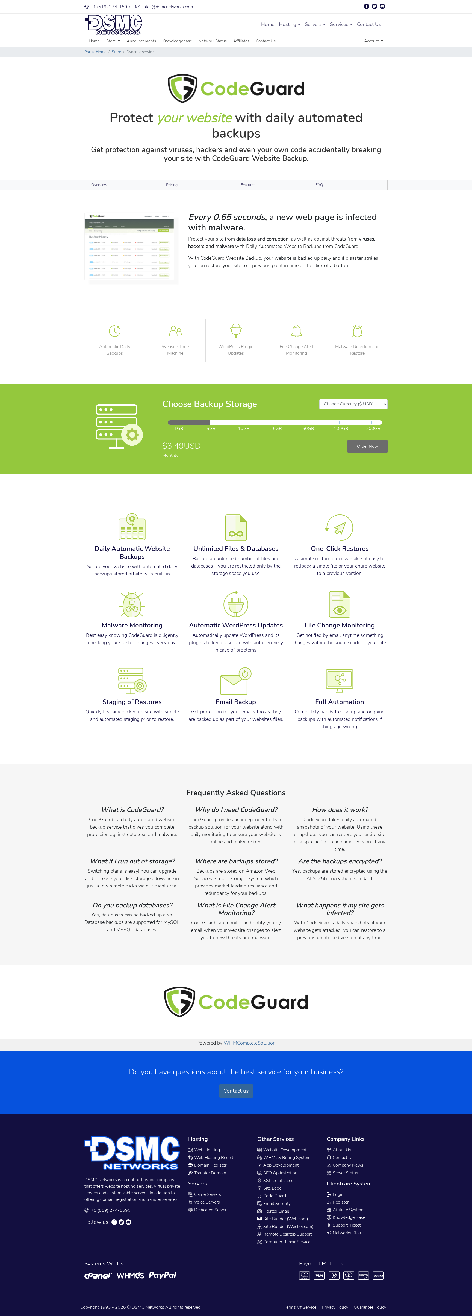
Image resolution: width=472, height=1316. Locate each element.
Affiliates (241, 41)
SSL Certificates (278, 1181)
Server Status (345, 1173)
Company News (348, 1165)
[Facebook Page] (367, 6)
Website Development (284, 1150)
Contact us (236, 1091)
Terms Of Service (300, 1307)
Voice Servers (207, 1202)
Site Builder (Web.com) (285, 1219)
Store (111, 41)
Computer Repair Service (286, 1242)
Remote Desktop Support (287, 1234)
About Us (342, 1150)
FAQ (319, 184)
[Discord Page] (383, 6)
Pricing (172, 184)
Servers (313, 24)
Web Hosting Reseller (215, 1158)
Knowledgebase (177, 41)
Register (341, 1202)
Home (268, 24)
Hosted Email (276, 1211)
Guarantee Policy (370, 1307)
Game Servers (207, 1194)
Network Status (213, 41)
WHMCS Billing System (287, 1158)
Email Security (277, 1204)
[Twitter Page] (375, 6)
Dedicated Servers (211, 1210)
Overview (99, 184)
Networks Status (349, 1233)
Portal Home (95, 51)
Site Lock (272, 1188)
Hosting (287, 24)
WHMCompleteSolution (250, 1043)
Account (372, 41)
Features (248, 184)
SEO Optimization (280, 1173)
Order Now (367, 446)
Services (339, 24)
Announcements (141, 41)
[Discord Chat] (129, 1222)
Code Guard (274, 1196)
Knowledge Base (349, 1217)
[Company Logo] (104, 25)
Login (338, 1194)
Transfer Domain (210, 1173)
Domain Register (210, 1165)
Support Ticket (347, 1225)
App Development (281, 1165)
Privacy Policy (335, 1307)
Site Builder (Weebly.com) (288, 1227)
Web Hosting (207, 1150)
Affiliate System (348, 1210)
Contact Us (369, 24)
